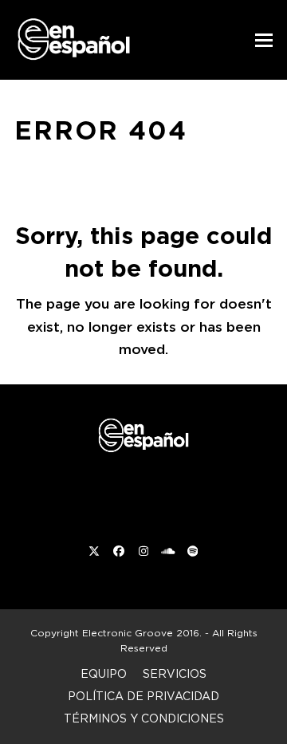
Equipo (104, 673)
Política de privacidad (143, 696)
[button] (264, 40)
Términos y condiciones (144, 718)
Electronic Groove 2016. (142, 633)
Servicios (174, 673)
